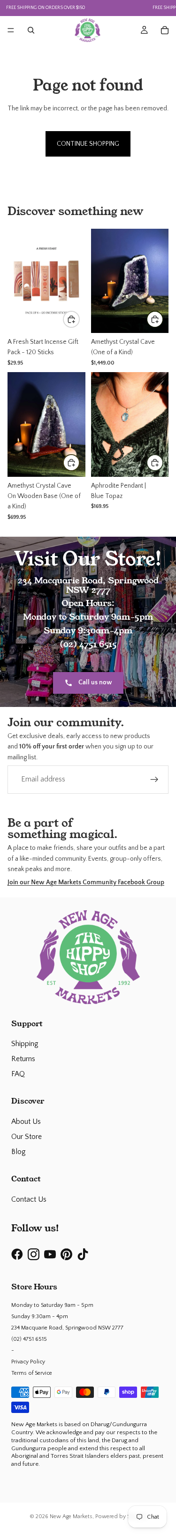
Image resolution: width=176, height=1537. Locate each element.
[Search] (31, 30)
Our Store (26, 1136)
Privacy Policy (28, 1362)
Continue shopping (88, 144)
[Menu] (11, 30)
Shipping (24, 1043)
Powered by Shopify (120, 1516)
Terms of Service (31, 1373)
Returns (23, 1059)
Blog (18, 1151)
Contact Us (28, 1199)
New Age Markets (71, 1516)
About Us (26, 1121)
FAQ (18, 1074)
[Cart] (164, 30)
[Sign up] (154, 779)
